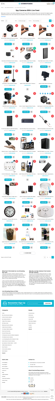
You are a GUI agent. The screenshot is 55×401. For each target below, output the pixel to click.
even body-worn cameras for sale (41, 280)
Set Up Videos (4, 366)
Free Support (4, 364)
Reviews (3, 376)
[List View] (52, 21)
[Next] (52, 257)
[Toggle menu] (2, 4)
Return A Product (5, 368)
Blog (3, 372)
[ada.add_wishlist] (13, 44)
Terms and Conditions (6, 378)
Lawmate (30, 327)
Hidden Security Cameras (6, 327)
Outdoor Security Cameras (7, 317)
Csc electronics (31, 313)
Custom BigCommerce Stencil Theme (36, 391)
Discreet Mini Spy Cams (6, 333)
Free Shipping (4, 362)
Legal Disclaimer (5, 374)
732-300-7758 (32, 364)
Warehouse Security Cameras (7, 325)
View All (30, 329)
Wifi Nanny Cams (5, 323)
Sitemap (3, 382)
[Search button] (3, 3)
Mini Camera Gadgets (32, 321)
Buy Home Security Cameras (7, 315)
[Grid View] (50, 21)
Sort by (30, 20)
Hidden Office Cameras (6, 321)
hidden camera (20, 284)
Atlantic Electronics (32, 323)
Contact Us (4, 370)
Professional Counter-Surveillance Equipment (10, 335)
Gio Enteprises (31, 317)
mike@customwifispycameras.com (36, 366)
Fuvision (30, 325)
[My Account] (51, 3)
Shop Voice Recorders (6, 331)
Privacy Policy (4, 380)
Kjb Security (31, 315)
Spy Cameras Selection (6, 319)
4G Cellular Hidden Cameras (7, 329)
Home (3, 313)
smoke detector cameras (45, 279)
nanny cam (10, 285)
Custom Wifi (31, 319)
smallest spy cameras (37, 279)
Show (16, 20)
